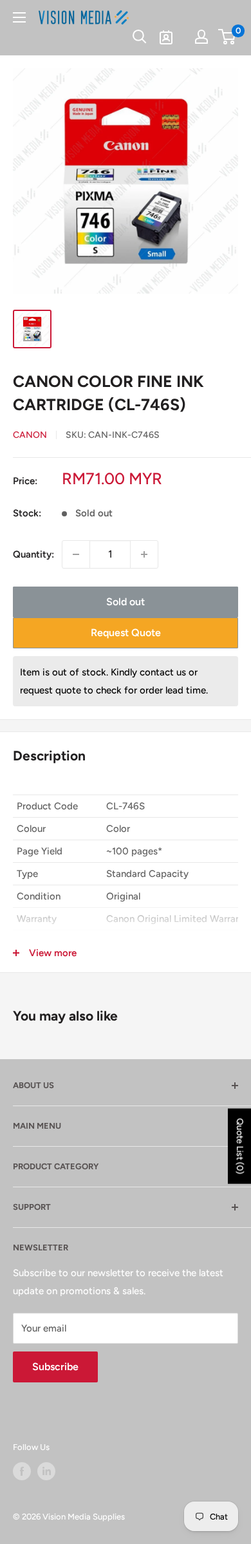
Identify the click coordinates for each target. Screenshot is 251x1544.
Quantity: (33, 554)
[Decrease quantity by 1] (75, 554)
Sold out (125, 602)
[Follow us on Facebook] (22, 1471)
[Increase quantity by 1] (144, 554)
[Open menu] (19, 17)
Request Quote (126, 632)
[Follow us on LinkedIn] (46, 1471)
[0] (227, 36)
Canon (30, 434)
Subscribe (55, 1366)
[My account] (201, 37)
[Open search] (140, 37)
